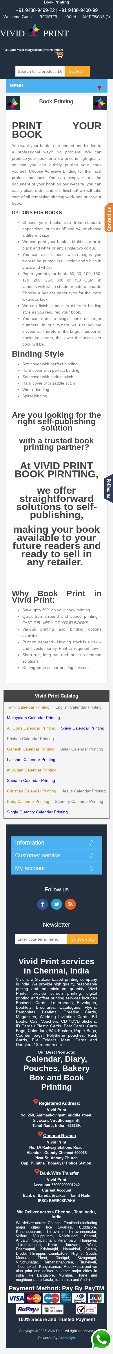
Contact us (108, 217)
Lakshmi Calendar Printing (31, 759)
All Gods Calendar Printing (31, 728)
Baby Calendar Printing (28, 801)
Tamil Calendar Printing (28, 707)
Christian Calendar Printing (31, 791)
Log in (70, 17)
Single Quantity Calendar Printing (37, 812)
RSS (70, 904)
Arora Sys (66, 1338)
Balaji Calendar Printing (81, 749)
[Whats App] (101, 1339)
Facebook (42, 904)
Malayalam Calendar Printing (33, 717)
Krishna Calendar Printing (30, 738)
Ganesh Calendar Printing (30, 749)
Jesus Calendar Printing (84, 791)
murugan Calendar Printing (32, 770)
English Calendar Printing (78, 707)
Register (48, 17)
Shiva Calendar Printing (82, 728)
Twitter (56, 904)
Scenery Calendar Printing (79, 801)
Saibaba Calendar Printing (31, 780)
